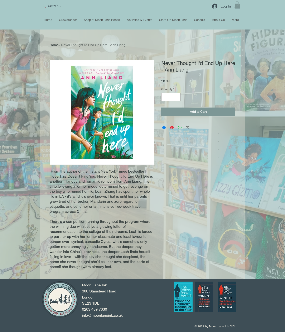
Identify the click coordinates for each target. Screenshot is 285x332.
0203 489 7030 (94, 309)
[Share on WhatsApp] (179, 127)
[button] (237, 5)
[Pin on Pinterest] (171, 127)
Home (54, 45)
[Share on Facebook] (163, 127)
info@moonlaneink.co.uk (102, 315)
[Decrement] (164, 97)
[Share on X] (187, 127)
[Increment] (177, 97)
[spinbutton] (171, 97)
